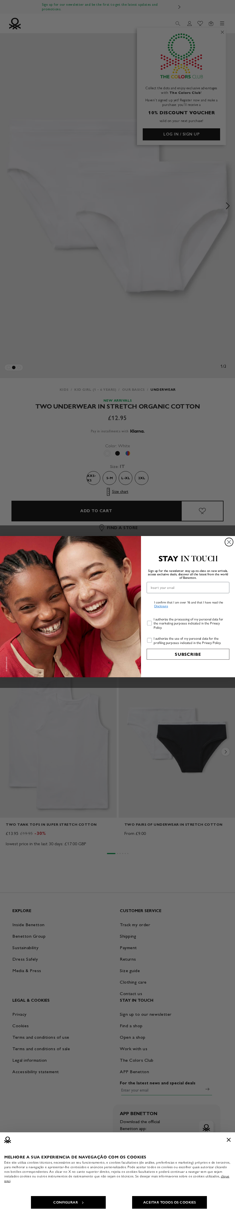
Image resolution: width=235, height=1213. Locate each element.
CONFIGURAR (65, 1202)
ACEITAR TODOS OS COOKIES (169, 1202)
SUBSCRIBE (188, 654)
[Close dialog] (229, 542)
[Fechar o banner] (229, 1140)
